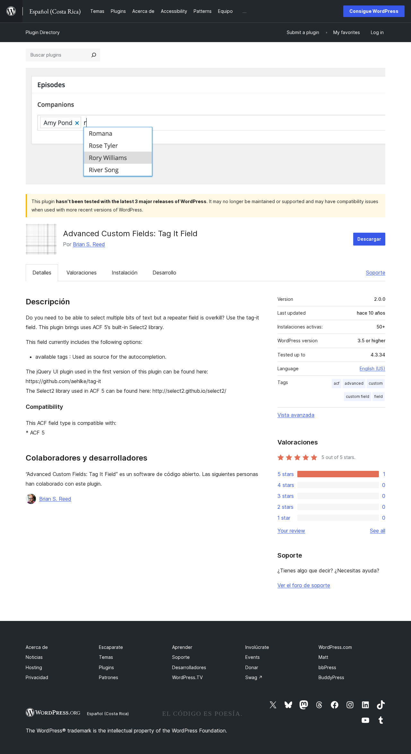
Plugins (106, 667)
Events (252, 657)
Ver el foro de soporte (303, 585)
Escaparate (111, 647)
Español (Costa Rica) (108, 713)
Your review (291, 530)
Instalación (124, 272)
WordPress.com (335, 647)
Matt (323, 657)
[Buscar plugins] (93, 55)
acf (336, 383)
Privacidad (37, 677)
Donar (251, 667)
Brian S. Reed (89, 244)
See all (377, 530)
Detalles (41, 272)
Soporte (375, 272)
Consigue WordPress (373, 11)
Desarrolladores (189, 667)
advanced (354, 383)
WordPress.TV (187, 677)
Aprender (182, 647)
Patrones (108, 677)
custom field (357, 396)
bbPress (327, 667)
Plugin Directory (43, 32)
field (378, 396)
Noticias (34, 657)
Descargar (369, 239)
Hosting (34, 667)
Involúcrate (257, 647)
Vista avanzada (295, 415)
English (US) (372, 368)
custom (376, 383)
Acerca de (37, 647)
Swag (254, 677)
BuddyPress (331, 677)
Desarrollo (164, 272)
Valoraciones (81, 272)
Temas (106, 657)
